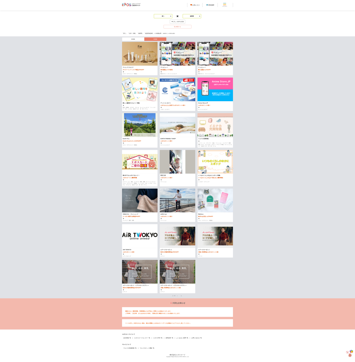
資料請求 (168, 338)
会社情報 (126, 338)
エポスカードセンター (141, 338)
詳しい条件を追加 (178, 21)
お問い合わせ (195, 338)
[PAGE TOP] (349, 354)
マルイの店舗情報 (129, 348)
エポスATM (157, 338)
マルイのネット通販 (146, 348)
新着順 (133, 39)
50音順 (155, 39)
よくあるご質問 (181, 338)
